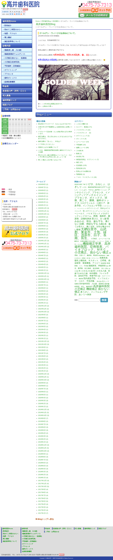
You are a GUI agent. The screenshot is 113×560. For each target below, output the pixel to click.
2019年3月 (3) (43, 436)
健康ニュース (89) (82, 147)
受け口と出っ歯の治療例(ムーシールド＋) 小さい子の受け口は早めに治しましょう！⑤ (55, 156)
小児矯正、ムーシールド (99, 238)
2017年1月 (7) (43, 513)
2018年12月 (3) (43, 445)
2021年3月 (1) (43, 365)
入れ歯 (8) (79, 150)
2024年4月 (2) (43, 264)
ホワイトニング (10, 70)
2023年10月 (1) (43, 279)
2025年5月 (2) (43, 229)
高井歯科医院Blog (45, 24)
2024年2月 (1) (43, 267)
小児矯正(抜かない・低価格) (15, 58)
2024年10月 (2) (43, 246)
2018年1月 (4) (43, 477)
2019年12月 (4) (43, 409)
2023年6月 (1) (43, 288)
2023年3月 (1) (43, 297)
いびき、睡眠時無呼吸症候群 (91, 187)
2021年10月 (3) (43, 344)
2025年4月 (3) (43, 232)
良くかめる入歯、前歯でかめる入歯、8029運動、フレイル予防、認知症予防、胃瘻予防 (92, 273)
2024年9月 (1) (43, 249)
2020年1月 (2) (43, 406)
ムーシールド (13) (82, 142)
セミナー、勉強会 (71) (84, 127)
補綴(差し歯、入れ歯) (12, 50)
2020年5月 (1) (43, 395)
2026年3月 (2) (43, 199)
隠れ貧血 (99, 281)
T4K (84, 184)
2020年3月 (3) (43, 400)
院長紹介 (7, 25)
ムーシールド (102, 211)
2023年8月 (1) (43, 282)
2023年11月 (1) (43, 276)
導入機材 (7, 37)
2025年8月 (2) (43, 220)
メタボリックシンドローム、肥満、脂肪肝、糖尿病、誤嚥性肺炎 (92, 216)
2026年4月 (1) (43, 196)
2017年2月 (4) (43, 510)
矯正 (107, 266)
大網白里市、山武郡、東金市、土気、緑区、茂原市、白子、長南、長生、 (90, 233)
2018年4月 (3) (43, 469)
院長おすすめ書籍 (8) (83, 171)
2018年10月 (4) (43, 451)
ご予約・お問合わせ (12, 109)
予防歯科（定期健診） (13, 66)
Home (38, 21)
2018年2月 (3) (43, 474)
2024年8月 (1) (43, 252)
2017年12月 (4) (43, 480)
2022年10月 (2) (43, 312)
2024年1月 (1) (43, 270)
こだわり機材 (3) (82, 124)
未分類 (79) (80, 156)
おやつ (104, 187)
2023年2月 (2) (43, 300)
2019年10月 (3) (43, 415)
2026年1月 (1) (43, 205)
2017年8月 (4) (43, 492)
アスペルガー (103, 190)
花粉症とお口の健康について (48, 147)
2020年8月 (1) (43, 386)
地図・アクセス (10, 33)
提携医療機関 (9, 82)
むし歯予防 (96, 190)
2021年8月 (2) (43, 350)
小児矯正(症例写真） (12, 62)
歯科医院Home (9, 21)
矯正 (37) (79, 162)
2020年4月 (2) (43, 398)
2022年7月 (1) (43, 320)
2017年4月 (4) (43, 504)
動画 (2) (79, 153)
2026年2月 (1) (43, 202)
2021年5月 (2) (43, 359)
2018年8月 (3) (43, 457)
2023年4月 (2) (43, 294)
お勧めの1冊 (47, 106)
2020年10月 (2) (43, 380)
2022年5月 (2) (43, 326)
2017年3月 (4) (43, 507)
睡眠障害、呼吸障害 (97, 266)
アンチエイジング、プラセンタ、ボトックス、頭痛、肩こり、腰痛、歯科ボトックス (91, 199)
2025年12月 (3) (43, 208)
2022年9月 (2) (43, 315)
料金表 (6, 86)
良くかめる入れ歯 (86, 271)
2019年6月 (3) (43, 427)
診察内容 (7, 46)
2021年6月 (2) (43, 356)
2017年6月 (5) (43, 498)
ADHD (76, 184)
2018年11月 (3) (43, 448)
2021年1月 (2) (43, 371)
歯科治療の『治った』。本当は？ (49, 141)
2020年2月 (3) (43, 403)
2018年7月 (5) (43, 460)
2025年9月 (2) (43, 217)
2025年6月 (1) (43, 226)
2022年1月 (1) (43, 338)
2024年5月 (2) (43, 261)
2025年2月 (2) (43, 235)
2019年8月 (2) (43, 421)
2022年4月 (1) (43, 329)
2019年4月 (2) (43, 433)
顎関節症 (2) (80, 174)
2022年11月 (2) (43, 309)
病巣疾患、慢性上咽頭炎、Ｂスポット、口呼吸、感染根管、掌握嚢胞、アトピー (92, 260)
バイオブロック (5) (83, 133)
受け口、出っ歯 (99, 219)
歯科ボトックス (10, 78)
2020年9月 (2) (43, 383)
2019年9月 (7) (43, 418)
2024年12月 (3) (43, 240)
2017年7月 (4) (43, 495)
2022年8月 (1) (43, 318)
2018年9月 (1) (43, 454)
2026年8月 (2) (43, 184)
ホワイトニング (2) (82, 136)
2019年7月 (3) (43, 424)
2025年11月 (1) (43, 211)
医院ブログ (8, 105)
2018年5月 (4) (43, 466)
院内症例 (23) (81, 168)
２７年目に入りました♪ (46, 144)
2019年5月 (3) (43, 430)
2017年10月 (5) (43, 486)
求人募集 (7, 95)
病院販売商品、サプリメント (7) (87, 159)
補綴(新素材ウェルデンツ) (14, 54)
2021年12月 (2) (43, 341)
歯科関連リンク (10, 100)
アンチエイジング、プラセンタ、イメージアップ (92, 192)
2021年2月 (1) (43, 368)
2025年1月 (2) (43, 238)
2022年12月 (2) (43, 306)
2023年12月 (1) (43, 273)
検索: (76, 300)
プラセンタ (8, 74)
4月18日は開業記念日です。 (54, 104)
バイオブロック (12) (83, 130)
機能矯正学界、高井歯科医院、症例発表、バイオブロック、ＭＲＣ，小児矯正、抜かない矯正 (92, 248)
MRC (80, 184)
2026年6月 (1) (43, 190)
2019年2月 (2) (43, 439)
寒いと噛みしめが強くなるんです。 (50, 160)
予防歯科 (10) (81, 145)
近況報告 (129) (81, 165)
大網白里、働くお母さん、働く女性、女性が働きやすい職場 (92, 227)
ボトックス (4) (81, 139)
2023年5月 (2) (43, 291)
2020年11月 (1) (43, 377)
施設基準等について (12, 41)
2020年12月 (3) (43, 374)
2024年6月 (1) (43, 258)
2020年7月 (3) (43, 389)
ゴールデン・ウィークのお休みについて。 (58, 33)
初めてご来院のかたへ (13, 29)
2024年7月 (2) (43, 255)
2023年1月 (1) (43, 303)
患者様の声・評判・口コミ (14, 91)
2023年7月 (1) (43, 285)
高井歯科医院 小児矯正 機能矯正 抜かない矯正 (92, 289)
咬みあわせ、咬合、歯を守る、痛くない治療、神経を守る (92, 221)
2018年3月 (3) (43, 471)
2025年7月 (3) (43, 223)
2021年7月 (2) (43, 353)
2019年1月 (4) (43, 442)
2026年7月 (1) (43, 187)
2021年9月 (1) (43, 347)
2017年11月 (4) (43, 483)
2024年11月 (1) (43, 243)
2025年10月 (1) (43, 214)
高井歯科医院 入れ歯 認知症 (91, 284)
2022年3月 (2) (43, 332)
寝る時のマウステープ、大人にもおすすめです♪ (54, 124)
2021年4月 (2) (43, 362)
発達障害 (103, 263)
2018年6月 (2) (43, 463)
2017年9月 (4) (43, 489)
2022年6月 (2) (43, 323)
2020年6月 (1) (43, 392)
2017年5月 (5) (43, 501)
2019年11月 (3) (43, 412)
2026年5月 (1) (43, 193)
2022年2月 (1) (43, 335)
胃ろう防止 (105, 268)
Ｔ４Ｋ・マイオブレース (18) (86, 177)
